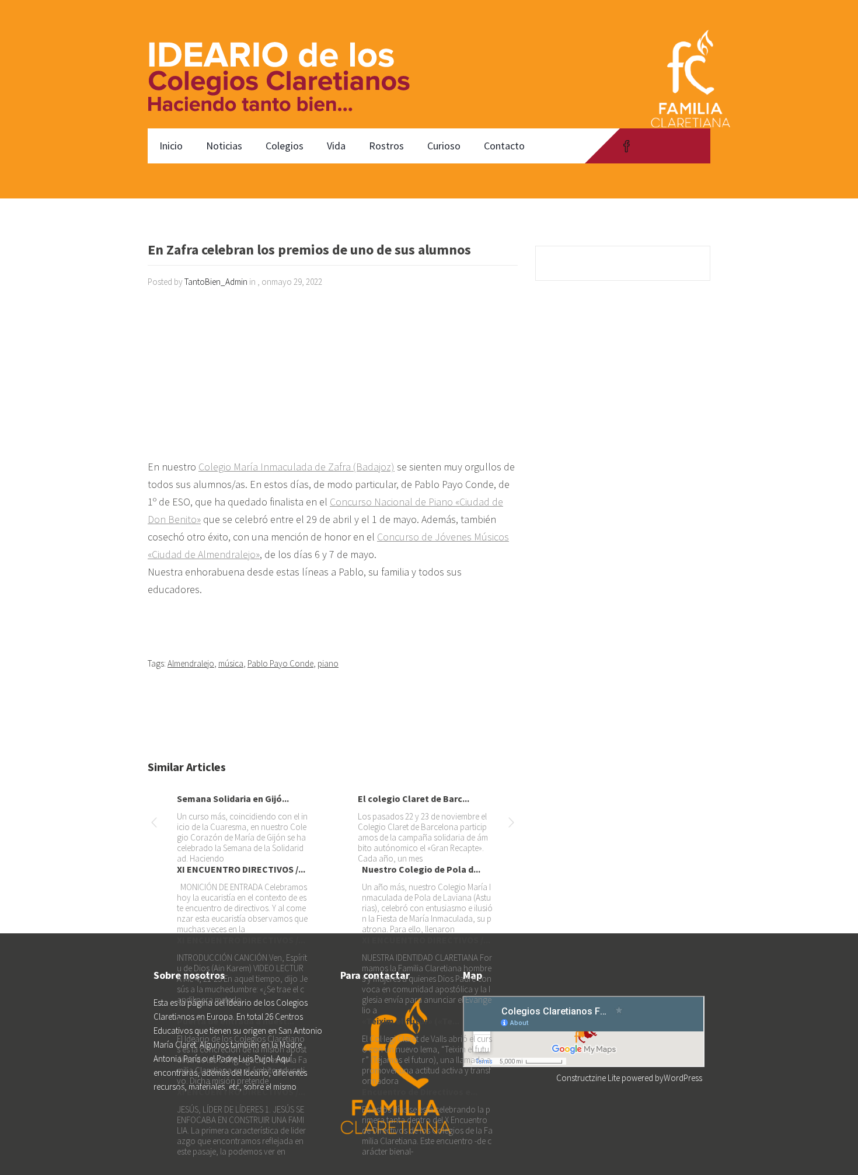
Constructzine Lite (589, 1077)
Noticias (224, 145)
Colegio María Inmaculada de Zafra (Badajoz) (296, 466)
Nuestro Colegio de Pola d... (421, 869)
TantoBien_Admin (215, 281)
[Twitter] (649, 145)
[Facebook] (626, 145)
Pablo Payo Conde (280, 663)
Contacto (504, 145)
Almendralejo (191, 663)
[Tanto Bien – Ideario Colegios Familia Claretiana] (285, 64)
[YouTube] (671, 145)
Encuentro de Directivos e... (419, 1091)
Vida (336, 145)
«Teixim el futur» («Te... (410, 1021)
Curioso (444, 145)
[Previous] (154, 824)
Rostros (386, 145)
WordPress (683, 1077)
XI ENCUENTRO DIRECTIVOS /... (241, 869)
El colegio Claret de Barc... (413, 798)
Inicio (171, 145)
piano (328, 663)
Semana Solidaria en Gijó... (233, 798)
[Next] (511, 824)
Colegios (285, 145)
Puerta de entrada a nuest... (235, 1021)
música (230, 663)
